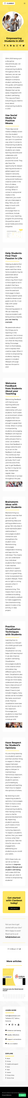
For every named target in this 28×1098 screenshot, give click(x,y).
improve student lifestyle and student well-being (13, 867)
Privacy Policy (10, 1075)
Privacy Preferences (6, 1095)
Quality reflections (13, 1035)
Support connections (14, 1039)
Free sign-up (13, 908)
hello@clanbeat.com (12, 1016)
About (8, 1058)
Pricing (9, 1061)
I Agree (22, 1095)
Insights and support (12, 1064)
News (8, 1067)
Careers (9, 1072)
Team (8, 1069)
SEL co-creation (12, 1043)
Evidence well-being (14, 1030)
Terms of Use (10, 1078)
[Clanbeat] (9, 3)
